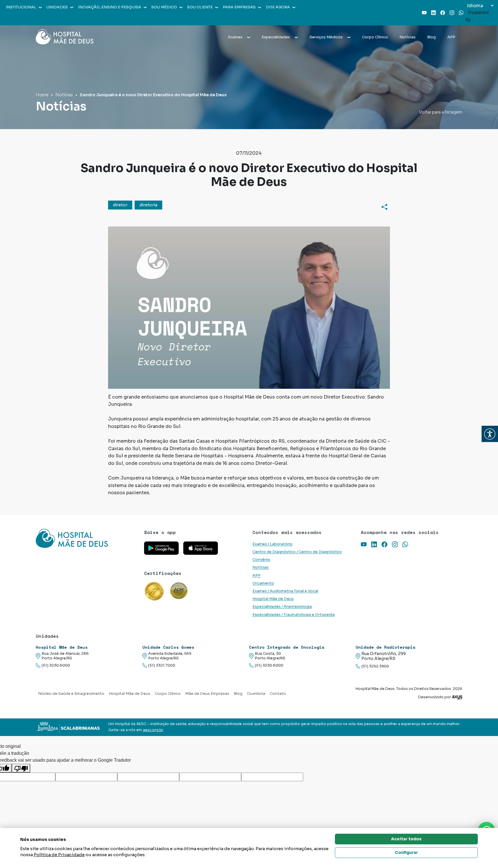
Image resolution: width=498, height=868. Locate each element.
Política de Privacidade (59, 854)
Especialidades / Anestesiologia (282, 606)
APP (451, 37)
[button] (490, 434)
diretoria (148, 204)
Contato (278, 693)
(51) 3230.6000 (56, 665)
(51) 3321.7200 (161, 665)
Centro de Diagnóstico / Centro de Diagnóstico (297, 552)
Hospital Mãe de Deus (273, 599)
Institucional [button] (21, 7)
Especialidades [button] (276, 37)
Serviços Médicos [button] (326, 37)
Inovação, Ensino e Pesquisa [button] (109, 7)
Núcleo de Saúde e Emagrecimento (71, 693)
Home (42, 94)
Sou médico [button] (164, 7)
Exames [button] (235, 37)
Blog (431, 37)
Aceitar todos (406, 838)
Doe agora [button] (278, 7)
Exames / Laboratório (272, 544)
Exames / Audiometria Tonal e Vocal (285, 591)
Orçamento (263, 583)
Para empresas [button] (239, 7)
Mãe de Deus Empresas (207, 693)
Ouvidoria (256, 693)
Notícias (407, 37)
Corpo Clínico (375, 37)
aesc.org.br (153, 730)
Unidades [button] (57, 7)
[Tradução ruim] (21, 768)
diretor (120, 204)
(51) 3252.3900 (375, 666)
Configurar (406, 852)
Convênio (261, 559)
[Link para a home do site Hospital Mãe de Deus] (86, 538)
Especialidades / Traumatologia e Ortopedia (293, 614)
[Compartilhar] (384, 207)
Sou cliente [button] (200, 7)
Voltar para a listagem (440, 112)
